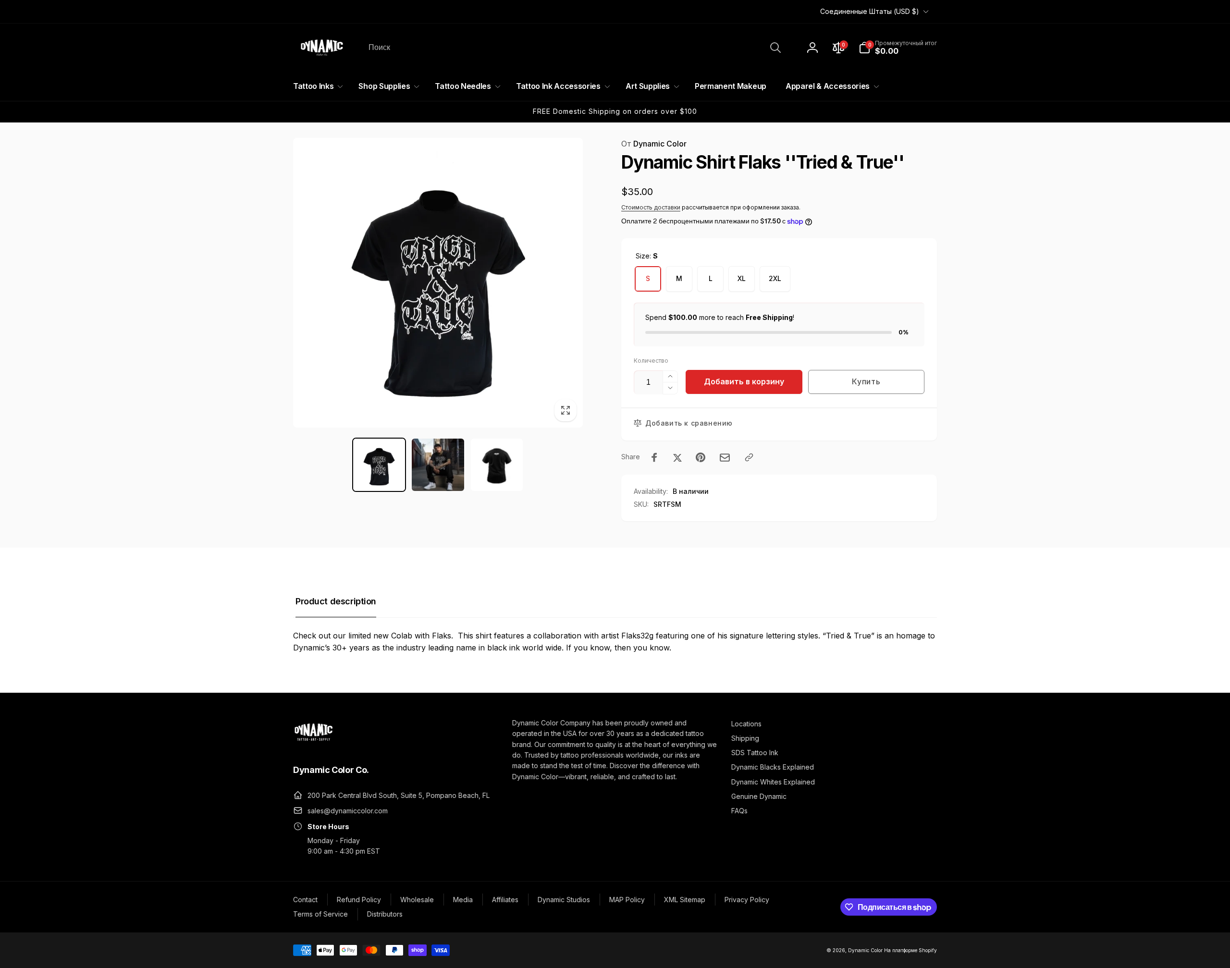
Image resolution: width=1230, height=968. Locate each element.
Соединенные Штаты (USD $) (869, 11)
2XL (775, 278)
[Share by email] (725, 458)
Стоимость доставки (650, 207)
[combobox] (574, 47)
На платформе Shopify (910, 950)
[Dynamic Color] (313, 743)
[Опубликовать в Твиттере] (677, 457)
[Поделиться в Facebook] (654, 457)
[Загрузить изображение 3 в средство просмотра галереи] (497, 465)
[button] (898, 47)
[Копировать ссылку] (749, 457)
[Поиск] (775, 47)
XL (742, 278)
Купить (866, 381)
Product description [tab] (335, 601)
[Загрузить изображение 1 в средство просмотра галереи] (379, 465)
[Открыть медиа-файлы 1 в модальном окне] (438, 283)
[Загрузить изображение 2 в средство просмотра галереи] (438, 465)
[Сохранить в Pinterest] (700, 457)
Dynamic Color (654, 143)
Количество (651, 360)
